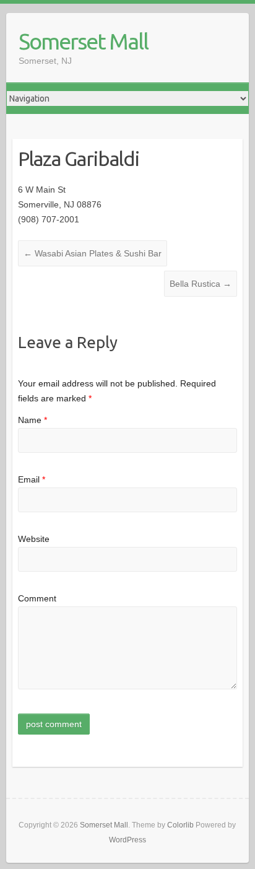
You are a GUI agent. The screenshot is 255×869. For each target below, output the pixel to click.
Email (31, 479)
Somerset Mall (83, 41)
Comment (37, 598)
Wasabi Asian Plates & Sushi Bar (93, 253)
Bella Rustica (200, 284)
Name (32, 420)
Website (34, 539)
